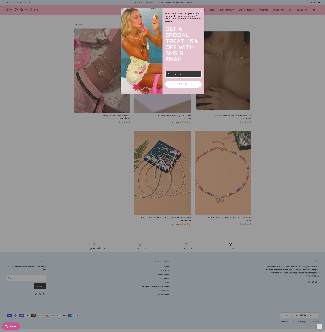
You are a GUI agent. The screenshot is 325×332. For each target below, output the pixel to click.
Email (167, 68)
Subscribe (183, 84)
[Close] (201, 11)
